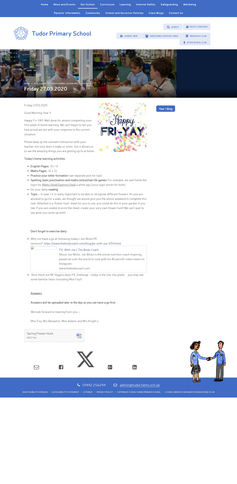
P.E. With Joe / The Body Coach (79, 249)
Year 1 (85, 83)
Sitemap (88, 392)
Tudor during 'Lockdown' (64, 83)
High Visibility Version (35, 392)
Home (27, 83)
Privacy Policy (105, 392)
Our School (40, 83)
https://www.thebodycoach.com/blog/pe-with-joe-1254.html (82, 243)
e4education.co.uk (204, 392)
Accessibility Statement (65, 392)
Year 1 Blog (165, 108)
